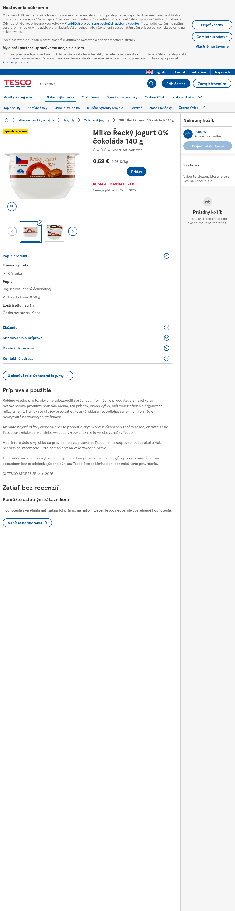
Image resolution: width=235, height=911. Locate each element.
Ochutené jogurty (96, 120)
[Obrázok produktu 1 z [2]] (42, 176)
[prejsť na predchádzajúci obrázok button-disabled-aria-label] (12, 231)
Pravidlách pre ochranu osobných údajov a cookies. (102, 23)
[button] (155, 72)
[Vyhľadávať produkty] (151, 83)
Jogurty (69, 120)
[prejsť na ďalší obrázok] (72, 231)
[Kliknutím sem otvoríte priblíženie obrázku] (12, 206)
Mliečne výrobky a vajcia (36, 120)
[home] (6, 120)
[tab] (31, 232)
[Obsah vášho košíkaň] (188, 134)
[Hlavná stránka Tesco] (17, 83)
